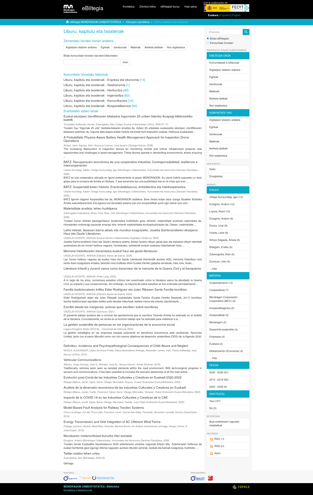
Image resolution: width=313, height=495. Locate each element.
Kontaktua (128, 6)
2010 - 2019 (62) (218, 379)
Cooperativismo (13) (221, 283)
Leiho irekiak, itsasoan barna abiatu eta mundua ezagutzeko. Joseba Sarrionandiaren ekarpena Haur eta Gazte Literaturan (131, 232)
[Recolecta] (103, 477)
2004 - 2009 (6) (218, 386)
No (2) (212, 408)
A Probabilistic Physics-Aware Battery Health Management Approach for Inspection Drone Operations (126, 139)
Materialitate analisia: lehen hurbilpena (90, 208)
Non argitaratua (176, 47)
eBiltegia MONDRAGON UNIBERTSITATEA (95, 22)
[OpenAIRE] (71, 477)
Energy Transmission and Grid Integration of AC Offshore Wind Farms (112, 421)
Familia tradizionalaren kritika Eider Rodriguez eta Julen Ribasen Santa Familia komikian (125, 289)
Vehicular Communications (82, 359)
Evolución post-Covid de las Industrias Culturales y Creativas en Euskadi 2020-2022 (123, 377)
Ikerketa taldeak (154, 47)
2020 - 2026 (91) (218, 372)
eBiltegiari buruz (170, 6)
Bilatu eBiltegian (219, 38)
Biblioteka (113, 486)
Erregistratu (216, 176)
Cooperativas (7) (219, 290)
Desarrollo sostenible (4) (223, 329)
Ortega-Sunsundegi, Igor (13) (226, 197)
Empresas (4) (217, 336)
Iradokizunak (84, 490)
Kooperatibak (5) (219, 315)
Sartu (212, 169)
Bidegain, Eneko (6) (220, 247)
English (236, 15)
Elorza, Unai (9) (218, 225)
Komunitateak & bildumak (224, 62)
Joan (125, 62)
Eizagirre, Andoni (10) (222, 204)
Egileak (105, 47)
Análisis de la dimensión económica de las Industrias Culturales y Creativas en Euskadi (125, 387)
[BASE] (85, 477)
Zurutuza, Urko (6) (219, 261)
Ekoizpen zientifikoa (137, 22)
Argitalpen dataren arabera (81, 47)
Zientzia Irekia (147, 6)
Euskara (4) (216, 344)
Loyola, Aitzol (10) (219, 211)
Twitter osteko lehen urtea (82, 453)
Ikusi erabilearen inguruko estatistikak (224, 423)
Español (225, 15)
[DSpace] (241, 486)
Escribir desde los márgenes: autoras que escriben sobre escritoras (111, 307)
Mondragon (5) (217, 322)
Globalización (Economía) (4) (226, 351)
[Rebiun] (210, 477)
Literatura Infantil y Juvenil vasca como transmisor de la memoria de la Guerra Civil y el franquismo (132, 268)
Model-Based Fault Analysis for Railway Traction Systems (104, 407)
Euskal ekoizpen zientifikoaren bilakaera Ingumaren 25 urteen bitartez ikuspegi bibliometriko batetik (128, 118)
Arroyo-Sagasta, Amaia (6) (224, 240)
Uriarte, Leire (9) (218, 233)
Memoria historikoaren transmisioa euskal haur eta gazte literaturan (110, 251)
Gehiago (69, 463)
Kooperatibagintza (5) (221, 308)
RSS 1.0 (219, 439)
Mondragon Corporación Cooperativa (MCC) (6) (223, 299)
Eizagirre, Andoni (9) (221, 218)
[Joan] (246, 32)
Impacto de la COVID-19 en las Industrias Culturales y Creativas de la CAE (116, 397)
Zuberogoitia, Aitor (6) (221, 254)
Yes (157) (214, 401)
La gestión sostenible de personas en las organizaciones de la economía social (119, 324)
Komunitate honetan (221, 43)
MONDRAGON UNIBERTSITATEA (84, 486)
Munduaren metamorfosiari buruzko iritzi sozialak (98, 435)
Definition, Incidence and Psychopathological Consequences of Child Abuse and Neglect (126, 345)
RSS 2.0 (219, 446)
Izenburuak (120, 47)
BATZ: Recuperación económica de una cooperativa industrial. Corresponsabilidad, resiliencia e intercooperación (131, 163)
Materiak (136, 47)
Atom (217, 453)
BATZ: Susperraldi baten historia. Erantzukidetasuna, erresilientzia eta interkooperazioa (125, 186)
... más (213, 268)
